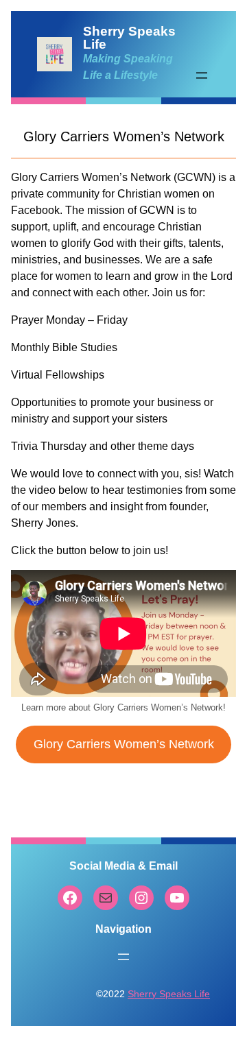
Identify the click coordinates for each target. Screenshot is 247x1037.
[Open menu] (201, 75)
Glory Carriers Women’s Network (124, 744)
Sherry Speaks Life (169, 993)
